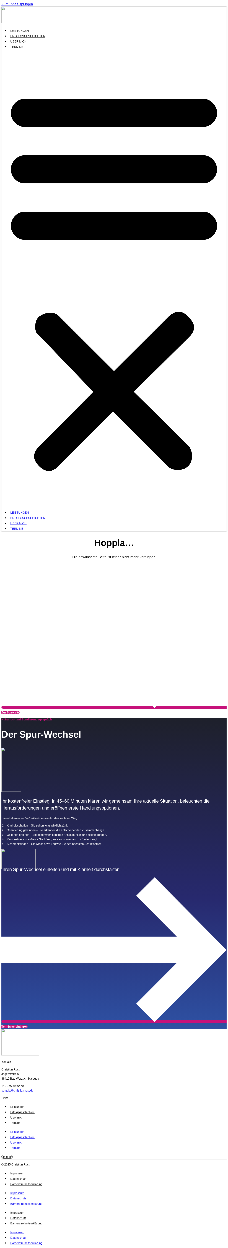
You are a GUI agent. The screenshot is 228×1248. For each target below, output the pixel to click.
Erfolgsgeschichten (27, 36)
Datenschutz (18, 1178)
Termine (16, 46)
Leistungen (19, 30)
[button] (114, 279)
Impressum (17, 1173)
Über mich (18, 41)
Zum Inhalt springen (17, 4)
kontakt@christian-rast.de (17, 1090)
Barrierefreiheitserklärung (26, 1184)
